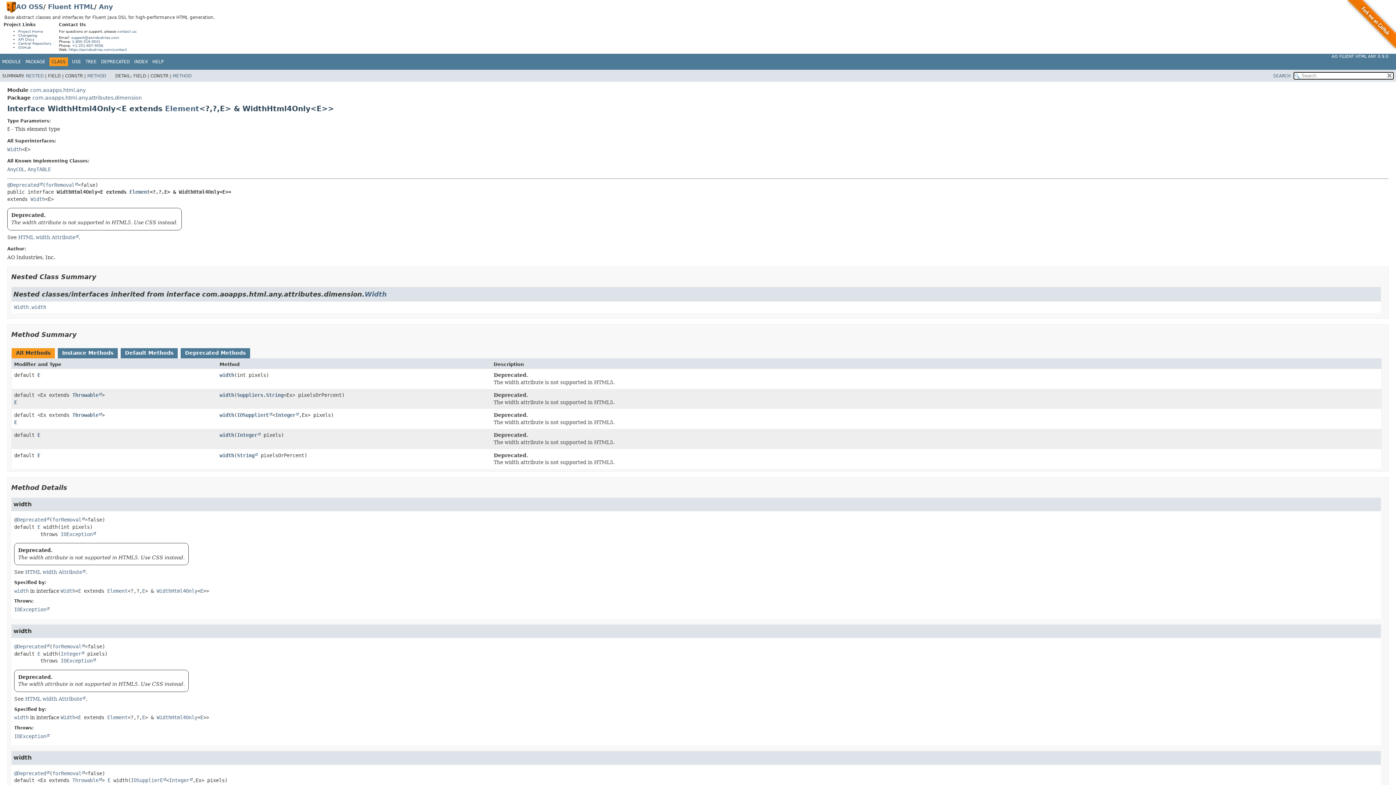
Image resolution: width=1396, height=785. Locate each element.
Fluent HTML (71, 7)
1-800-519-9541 (86, 42)
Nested (35, 75)
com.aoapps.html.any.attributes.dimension (87, 98)
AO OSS (29, 7)
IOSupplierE (253, 415)
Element (182, 108)
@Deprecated (23, 185)
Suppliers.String (260, 395)
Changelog (27, 35)
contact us (126, 31)
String (245, 455)
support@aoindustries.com (95, 38)
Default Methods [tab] (149, 353)
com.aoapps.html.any (58, 90)
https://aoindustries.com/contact (98, 50)
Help (158, 61)
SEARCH (1282, 75)
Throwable (85, 395)
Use (76, 61)
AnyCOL (16, 169)
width (227, 375)
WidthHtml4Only (177, 591)
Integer (285, 415)
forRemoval (60, 185)
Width (14, 149)
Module (11, 61)
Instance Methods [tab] (87, 353)
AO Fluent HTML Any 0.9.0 (1360, 56)
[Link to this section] (101, 277)
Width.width (30, 307)
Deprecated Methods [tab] (215, 353)
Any (106, 7)
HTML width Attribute (46, 237)
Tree (91, 61)
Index (141, 61)
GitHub (24, 47)
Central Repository (35, 43)
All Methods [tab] (33, 353)
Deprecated (115, 61)
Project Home (30, 31)
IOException (77, 534)
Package (35, 61)
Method (96, 75)
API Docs (26, 39)
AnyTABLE (39, 169)
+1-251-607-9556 (87, 46)
